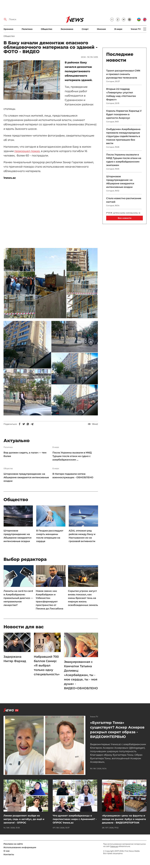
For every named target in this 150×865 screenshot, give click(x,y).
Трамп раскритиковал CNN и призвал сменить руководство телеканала (123, 74)
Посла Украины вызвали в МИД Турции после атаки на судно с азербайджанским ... (72, 456)
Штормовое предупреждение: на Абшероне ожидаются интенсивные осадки (26, 477)
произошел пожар (27, 151)
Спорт (85, 29)
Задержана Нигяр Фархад (15, 659)
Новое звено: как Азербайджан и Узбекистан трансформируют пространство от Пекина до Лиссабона (49, 600)
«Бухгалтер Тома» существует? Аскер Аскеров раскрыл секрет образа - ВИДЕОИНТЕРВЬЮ (117, 729)
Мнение (101, 29)
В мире (118, 29)
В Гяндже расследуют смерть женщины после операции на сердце (49, 536)
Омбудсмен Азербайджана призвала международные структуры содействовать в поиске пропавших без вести (123, 136)
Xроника (8, 29)
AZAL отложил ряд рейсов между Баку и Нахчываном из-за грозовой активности (82, 536)
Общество (46, 29)
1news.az (114, 846)
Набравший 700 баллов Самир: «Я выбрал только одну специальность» (47, 665)
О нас (7, 851)
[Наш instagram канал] (129, 19)
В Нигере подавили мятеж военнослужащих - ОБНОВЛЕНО (72, 475)
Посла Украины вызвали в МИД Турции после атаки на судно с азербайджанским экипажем (123, 160)
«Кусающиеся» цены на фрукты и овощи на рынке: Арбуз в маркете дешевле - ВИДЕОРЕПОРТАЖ (124, 819)
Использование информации (20, 847)
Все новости (124, 218)
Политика (27, 29)
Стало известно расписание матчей (123, 200)
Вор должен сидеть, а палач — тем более (25, 454)
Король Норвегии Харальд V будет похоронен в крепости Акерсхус (124, 114)
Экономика (67, 29)
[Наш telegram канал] (123, 19)
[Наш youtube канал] (112, 19)
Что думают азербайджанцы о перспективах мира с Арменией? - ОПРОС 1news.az (75, 819)
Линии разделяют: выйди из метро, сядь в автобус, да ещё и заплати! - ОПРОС (24, 819)
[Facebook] (19, 424)
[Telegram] (31, 424)
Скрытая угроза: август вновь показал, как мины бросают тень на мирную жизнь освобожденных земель (83, 598)
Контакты (9, 854)
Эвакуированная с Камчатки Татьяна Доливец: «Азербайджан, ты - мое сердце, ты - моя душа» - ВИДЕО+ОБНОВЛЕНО (81, 675)
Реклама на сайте (13, 844)
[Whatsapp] (27, 424)
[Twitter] (23, 424)
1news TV (136, 29)
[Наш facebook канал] (118, 19)
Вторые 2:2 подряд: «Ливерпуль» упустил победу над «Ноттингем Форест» (121, 94)
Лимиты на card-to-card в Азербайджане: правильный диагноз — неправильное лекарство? (18, 598)
